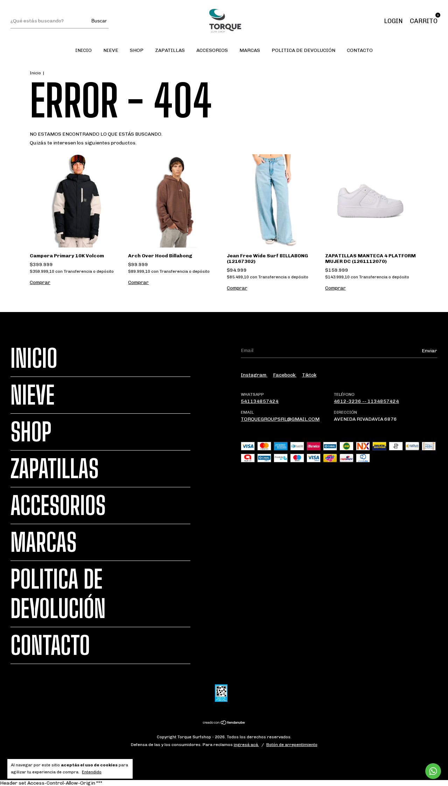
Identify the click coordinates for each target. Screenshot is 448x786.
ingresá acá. (246, 744)
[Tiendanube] (224, 723)
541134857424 (260, 401)
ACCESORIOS (212, 50)
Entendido (92, 772)
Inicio (35, 72)
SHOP (137, 50)
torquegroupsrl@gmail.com (280, 419)
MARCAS (249, 50)
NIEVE (110, 50)
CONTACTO (360, 50)
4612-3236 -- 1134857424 (366, 401)
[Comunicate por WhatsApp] (433, 771)
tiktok (309, 375)
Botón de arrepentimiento (291, 744)
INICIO (83, 50)
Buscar (99, 20)
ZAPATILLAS (170, 50)
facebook (284, 375)
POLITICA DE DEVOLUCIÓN (303, 50)
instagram (254, 375)
